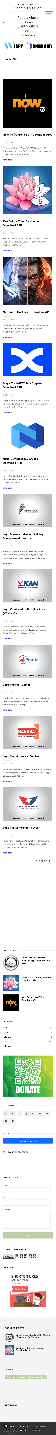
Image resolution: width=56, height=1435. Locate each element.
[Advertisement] (28, 913)
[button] (6, 1426)
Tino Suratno (31, 35)
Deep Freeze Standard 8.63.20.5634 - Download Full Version (36, 961)
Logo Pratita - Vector (16, 684)
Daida (30, 31)
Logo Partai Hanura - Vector (21, 756)
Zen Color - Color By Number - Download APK (22, 223)
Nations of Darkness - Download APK (27, 312)
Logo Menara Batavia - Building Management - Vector (23, 536)
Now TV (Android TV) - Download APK (27, 134)
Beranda (29, 22)
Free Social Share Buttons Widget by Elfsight (11, 1432)
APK (5, 1027)
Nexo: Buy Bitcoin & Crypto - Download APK (21, 460)
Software (7, 1046)
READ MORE (8, 160)
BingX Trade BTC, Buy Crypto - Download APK (22, 385)
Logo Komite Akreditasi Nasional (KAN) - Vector (24, 611)
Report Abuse (28, 17)
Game (5, 1032)
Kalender (7, 1037)
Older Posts (44, 861)
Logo (5, 1041)
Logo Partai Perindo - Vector (21, 827)
